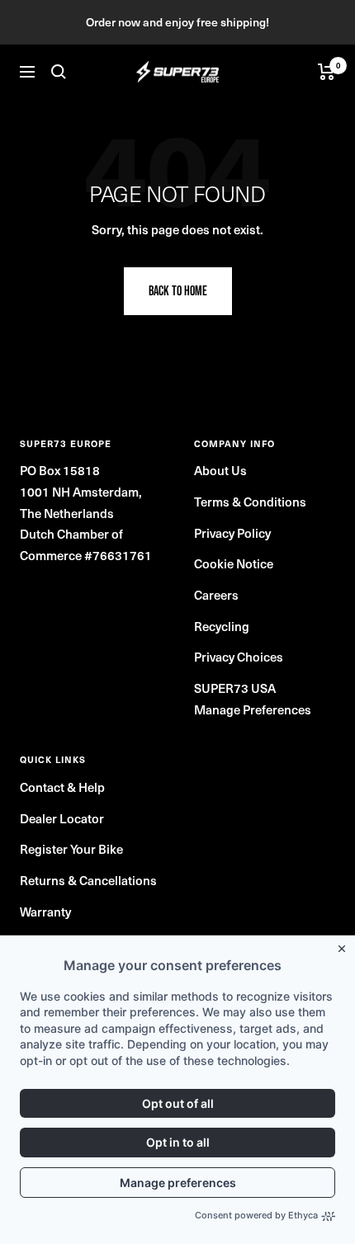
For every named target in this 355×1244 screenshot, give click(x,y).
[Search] (58, 71)
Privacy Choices (238, 657)
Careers (216, 595)
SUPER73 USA (235, 688)
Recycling (221, 626)
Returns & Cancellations (88, 880)
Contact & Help (62, 787)
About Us (220, 470)
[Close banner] (345, 945)
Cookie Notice (233, 563)
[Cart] (326, 72)
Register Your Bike (71, 849)
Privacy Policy (232, 533)
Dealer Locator (62, 818)
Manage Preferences (252, 709)
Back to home (178, 291)
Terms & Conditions (250, 501)
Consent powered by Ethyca (256, 1215)
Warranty (45, 911)
